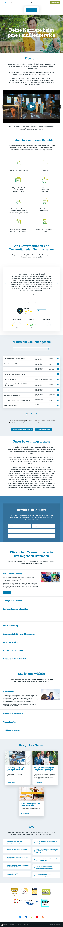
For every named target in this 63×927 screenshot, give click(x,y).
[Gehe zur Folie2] (31, 124)
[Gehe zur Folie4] (29, 300)
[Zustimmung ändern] (2, 924)
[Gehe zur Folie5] (31, 300)
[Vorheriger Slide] (3, 106)
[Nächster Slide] (60, 106)
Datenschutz (11, 924)
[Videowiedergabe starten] (31, 106)
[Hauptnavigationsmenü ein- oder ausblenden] (31, 2)
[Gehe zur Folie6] (32, 300)
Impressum (5, 924)
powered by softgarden (55, 924)
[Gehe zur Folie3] (33, 124)
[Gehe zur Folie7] (33, 300)
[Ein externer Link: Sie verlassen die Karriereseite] (10, 2)
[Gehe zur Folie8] (35, 300)
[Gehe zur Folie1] (30, 124)
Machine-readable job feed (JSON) (23, 924)
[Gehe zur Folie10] (38, 300)
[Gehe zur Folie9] (36, 300)
